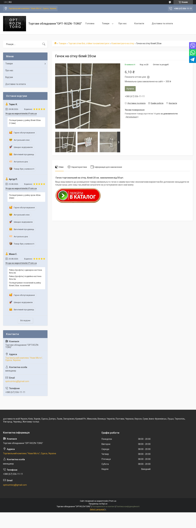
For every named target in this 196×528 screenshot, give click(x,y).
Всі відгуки (25, 320)
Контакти (139, 23)
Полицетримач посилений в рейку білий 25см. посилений (25, 284)
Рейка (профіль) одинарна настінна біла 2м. (25, 271)
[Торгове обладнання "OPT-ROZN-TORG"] (14, 23)
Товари (105, 23)
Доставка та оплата (162, 23)
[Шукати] (43, 44)
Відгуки (9, 77)
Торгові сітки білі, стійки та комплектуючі (88, 43)
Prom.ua (112, 501)
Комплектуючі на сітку (122, 43)
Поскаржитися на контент (103, 506)
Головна (89, 23)
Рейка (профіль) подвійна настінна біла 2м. (25, 277)
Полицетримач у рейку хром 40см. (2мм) (25, 196)
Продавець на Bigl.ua (98, 504)
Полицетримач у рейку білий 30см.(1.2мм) (25, 121)
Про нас (122, 23)
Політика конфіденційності (127, 506)
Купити (130, 88)
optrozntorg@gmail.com (17, 381)
